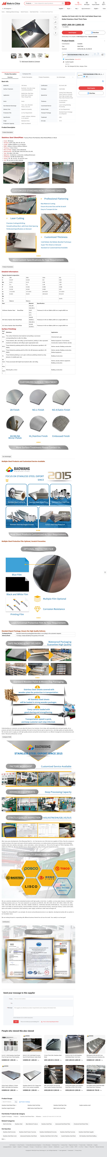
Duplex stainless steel (84, 1105)
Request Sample (92, 36)
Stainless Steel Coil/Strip (34, 1105)
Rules (104, 8)
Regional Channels (73, 1145)
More (3, 1139)
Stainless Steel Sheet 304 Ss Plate (49, 1136)
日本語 (71, 1146)
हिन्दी (76, 1146)
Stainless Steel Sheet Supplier (86, 1132)
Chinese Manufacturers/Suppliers (33, 1145)
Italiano (45, 1146)
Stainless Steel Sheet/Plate (8, 1105)
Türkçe (86, 1146)
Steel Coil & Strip (7, 1124)
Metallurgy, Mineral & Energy (12, 12)
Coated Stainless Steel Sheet (68, 1136)
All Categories (7, 8)
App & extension (86, 8)
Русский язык (38, 1146)
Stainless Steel (18, 1124)
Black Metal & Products (32, 1124)
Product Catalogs (25, 1102)
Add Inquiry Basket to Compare (31, 61)
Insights (96, 1145)
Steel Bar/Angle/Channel (8, 1108)
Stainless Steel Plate (46, 1124)
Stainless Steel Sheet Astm (10, 1136)
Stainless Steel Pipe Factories (67, 1132)
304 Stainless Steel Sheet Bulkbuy (88, 1136)
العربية (62, 1146)
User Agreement (62, 1150)
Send (16, 1021)
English (14, 1146)
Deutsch (50, 1146)
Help (76, 8)
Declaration (70, 1150)
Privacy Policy (78, 1150)
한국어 (67, 1146)
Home (3, 12)
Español (20, 1146)
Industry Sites (64, 1145)
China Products (20, 1145)
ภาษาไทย (81, 1146)
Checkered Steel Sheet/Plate (81, 1124)
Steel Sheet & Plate (34, 12)
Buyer (68, 8)
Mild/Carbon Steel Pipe (59, 1108)
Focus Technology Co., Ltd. (42, 1150)
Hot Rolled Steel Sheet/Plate (46, 12)
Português (25, 1146)
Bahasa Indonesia (100, 1146)
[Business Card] (103, 81)
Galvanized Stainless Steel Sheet (28, 1136)
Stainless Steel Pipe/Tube (60, 1105)
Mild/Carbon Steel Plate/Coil (35, 1108)
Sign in (103, 4)
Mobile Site (89, 1145)
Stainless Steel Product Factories (27, 1132)
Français (32, 1146)
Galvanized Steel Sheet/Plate (62, 1124)
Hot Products (13, 1145)
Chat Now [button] (96, 32)
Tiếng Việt (91, 1146)
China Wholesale (46, 1145)
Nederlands (56, 1146)
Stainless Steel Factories (9, 1132)
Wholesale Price (55, 1145)
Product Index (82, 1145)
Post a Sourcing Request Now (50, 1021)
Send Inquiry (72, 32)
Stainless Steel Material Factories (48, 1132)
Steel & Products (24, 12)
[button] (69, 77)
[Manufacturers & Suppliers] (11, 3)
